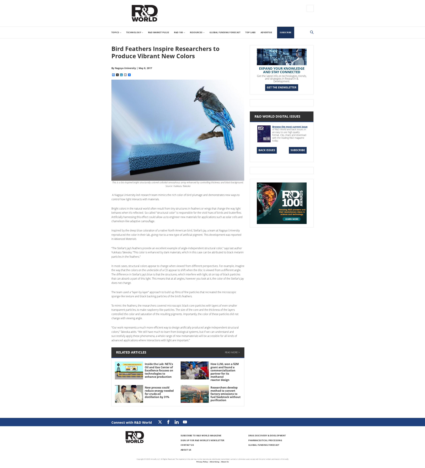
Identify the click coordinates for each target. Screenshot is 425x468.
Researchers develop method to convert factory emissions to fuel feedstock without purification (226, 394)
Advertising (214, 462)
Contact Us (187, 445)
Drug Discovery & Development (267, 435)
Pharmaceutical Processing (265, 440)
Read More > (232, 352)
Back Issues (266, 150)
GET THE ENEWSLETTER (282, 87)
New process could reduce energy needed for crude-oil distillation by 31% (159, 392)
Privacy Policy (202, 462)
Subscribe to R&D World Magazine (201, 435)
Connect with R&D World (131, 422)
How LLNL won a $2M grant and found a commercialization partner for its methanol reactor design (225, 372)
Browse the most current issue (289, 126)
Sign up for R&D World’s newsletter (202, 440)
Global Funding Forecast (263, 445)
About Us (186, 449)
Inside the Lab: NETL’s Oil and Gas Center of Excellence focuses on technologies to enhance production (159, 370)
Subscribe (298, 150)
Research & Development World (144, 13)
